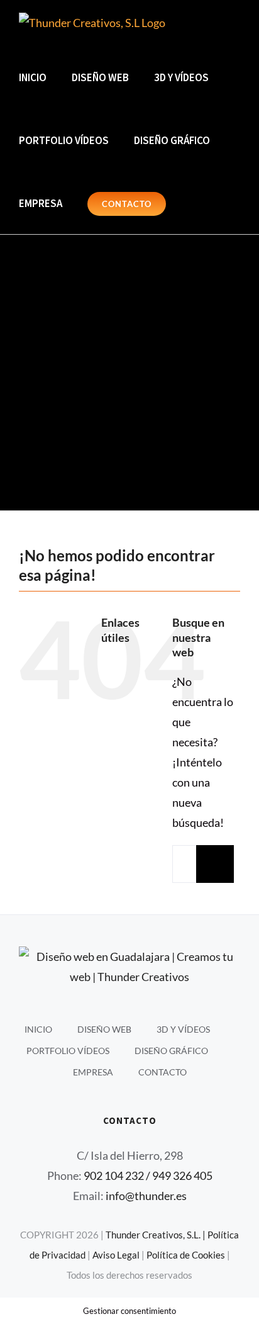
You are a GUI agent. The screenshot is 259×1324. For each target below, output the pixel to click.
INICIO (38, 1029)
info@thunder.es (146, 1196)
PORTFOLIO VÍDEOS (67, 1050)
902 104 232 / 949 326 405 (148, 1175)
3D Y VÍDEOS (183, 1029)
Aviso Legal (116, 1254)
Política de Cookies (185, 1254)
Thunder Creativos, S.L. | (156, 1234)
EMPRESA (93, 1072)
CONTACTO (162, 1072)
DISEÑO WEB (104, 1029)
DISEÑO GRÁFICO (171, 1050)
